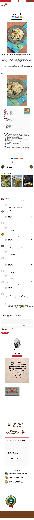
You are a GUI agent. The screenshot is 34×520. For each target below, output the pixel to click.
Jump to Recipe (15, 19)
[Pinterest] (17, 17)
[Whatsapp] (20, 17)
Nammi (6, 233)
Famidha (6, 293)
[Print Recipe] (26, 115)
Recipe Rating (3, 316)
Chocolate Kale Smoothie (17, 187)
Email (13, 325)
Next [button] (32, 173)
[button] (27, 115)
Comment (2, 318)
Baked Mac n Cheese (6, 187)
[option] (6, 182)
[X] (12, 17)
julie (5, 257)
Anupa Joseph (7, 281)
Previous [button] (30, 173)
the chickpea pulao (15, 68)
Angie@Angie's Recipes (9, 210)
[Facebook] (14, 17)
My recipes (15, 10)
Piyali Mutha (7, 198)
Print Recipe (20, 19)
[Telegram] (18, 17)
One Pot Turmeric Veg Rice (12, 54)
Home (13, 10)
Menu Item (14, 353)
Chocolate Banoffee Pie (28, 187)
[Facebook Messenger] (15, 17)
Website (24, 325)
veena (6, 222)
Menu (32, 5)
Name (2, 325)
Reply (31, 198)
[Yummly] (22, 17)
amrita (6, 245)
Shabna (6, 270)
